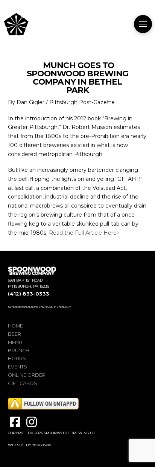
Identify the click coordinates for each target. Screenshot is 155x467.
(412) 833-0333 (28, 294)
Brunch (18, 350)
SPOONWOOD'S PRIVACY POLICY (39, 307)
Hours (17, 358)
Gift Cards (22, 383)
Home (15, 326)
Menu (15, 342)
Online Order (27, 375)
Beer (14, 334)
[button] (143, 24)
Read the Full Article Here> (84, 232)
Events (17, 367)
